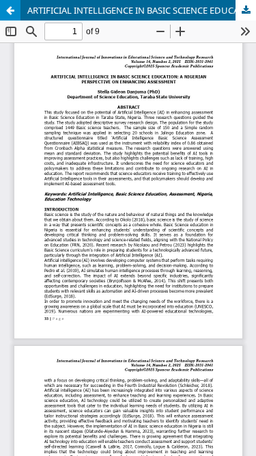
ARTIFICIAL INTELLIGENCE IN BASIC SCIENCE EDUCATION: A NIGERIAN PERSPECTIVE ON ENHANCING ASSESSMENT (141, 10)
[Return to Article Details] (10, 10)
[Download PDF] (246, 10)
